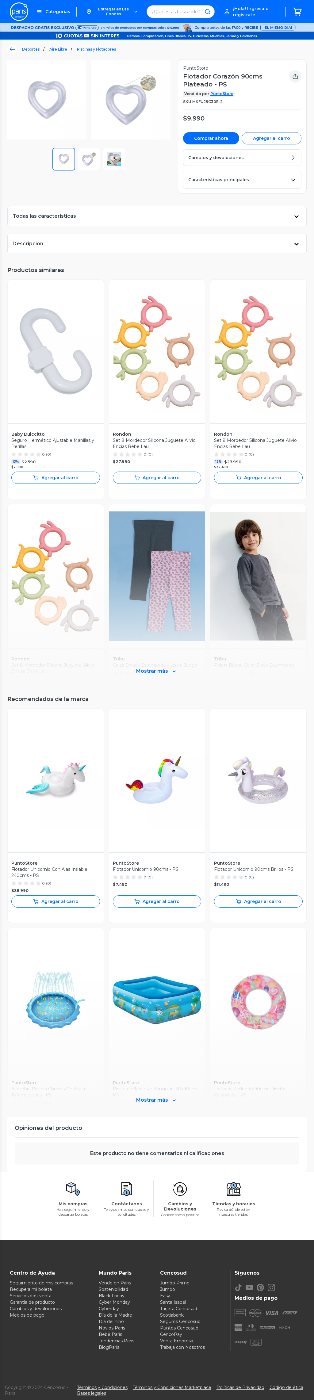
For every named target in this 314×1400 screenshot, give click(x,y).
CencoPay (171, 1334)
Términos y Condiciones (102, 1387)
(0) (48, 454)
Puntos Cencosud (179, 1328)
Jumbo (167, 1289)
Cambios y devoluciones (36, 1308)
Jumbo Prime (175, 1283)
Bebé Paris (110, 1334)
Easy (165, 1296)
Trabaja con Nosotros (182, 1347)
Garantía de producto (32, 1302)
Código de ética (286, 1387)
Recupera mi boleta (31, 1289)
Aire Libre (58, 49)
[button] (111, 12)
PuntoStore (221, 93)
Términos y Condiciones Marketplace (172, 1387)
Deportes (31, 49)
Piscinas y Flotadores (96, 49)
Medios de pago (27, 1315)
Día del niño (111, 1321)
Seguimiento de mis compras (41, 1283)
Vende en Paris (115, 1283)
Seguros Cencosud (180, 1321)
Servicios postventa (31, 1296)
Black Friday (111, 1296)
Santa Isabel (173, 1302)
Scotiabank (172, 1315)
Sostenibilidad (113, 1289)
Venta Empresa (176, 1341)
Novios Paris (112, 1328)
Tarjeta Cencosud (178, 1308)
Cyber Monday (114, 1302)
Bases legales (91, 1393)
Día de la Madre (115, 1315)
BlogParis (109, 1347)
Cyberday (109, 1308)
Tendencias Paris (116, 1341)
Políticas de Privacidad (240, 1387)
